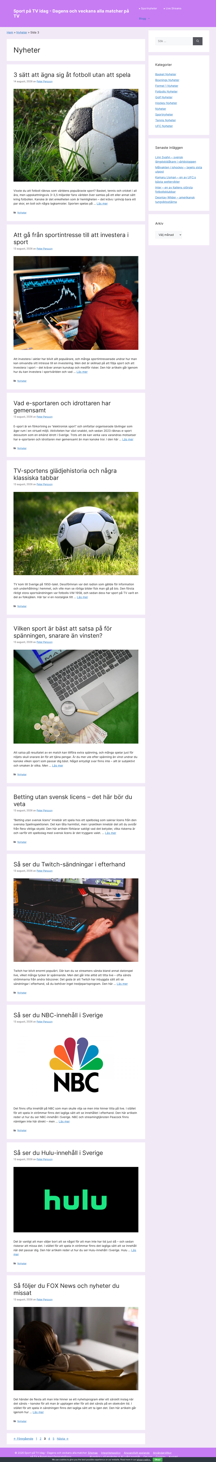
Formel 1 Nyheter (166, 86)
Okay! (157, 1459)
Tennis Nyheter (165, 120)
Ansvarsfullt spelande (137, 1452)
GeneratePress (62, 1456)
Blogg (142, 18)
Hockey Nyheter (166, 103)
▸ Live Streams (172, 8)
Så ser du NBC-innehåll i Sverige (58, 1015)
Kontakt (173, 1456)
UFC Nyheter (164, 126)
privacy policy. (148, 1459)
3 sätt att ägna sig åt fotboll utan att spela (72, 74)
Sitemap (93, 1452)
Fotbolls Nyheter (166, 91)
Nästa (63, 1438)
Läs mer (102, 203)
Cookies (161, 1456)
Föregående (23, 1438)
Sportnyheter (164, 114)
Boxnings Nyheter (167, 80)
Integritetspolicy (110, 1452)
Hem (10, 32)
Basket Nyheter (165, 74)
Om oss (147, 1456)
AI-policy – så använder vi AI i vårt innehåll (115, 1456)
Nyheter (21, 32)
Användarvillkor (162, 1452)
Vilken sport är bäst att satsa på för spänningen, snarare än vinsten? (63, 632)
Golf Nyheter (163, 97)
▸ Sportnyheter (148, 8)
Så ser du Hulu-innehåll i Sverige (58, 1152)
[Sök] (197, 41)
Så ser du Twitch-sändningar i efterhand (69, 864)
